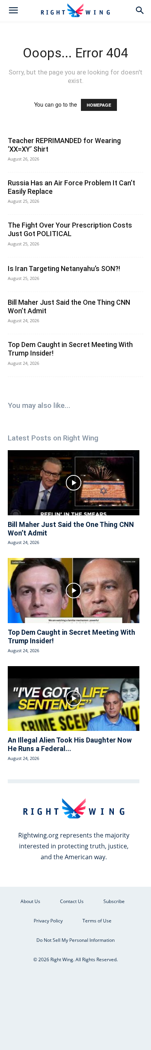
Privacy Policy (48, 920)
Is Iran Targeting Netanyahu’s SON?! (64, 268)
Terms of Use (97, 920)
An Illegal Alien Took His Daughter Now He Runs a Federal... (70, 744)
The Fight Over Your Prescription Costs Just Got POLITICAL (70, 229)
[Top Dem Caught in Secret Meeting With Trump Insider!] (73, 590)
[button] (13, 10)
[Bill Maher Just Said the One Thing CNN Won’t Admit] (73, 482)
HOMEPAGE (99, 105)
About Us (30, 901)
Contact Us (72, 901)
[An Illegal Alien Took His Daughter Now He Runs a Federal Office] (73, 698)
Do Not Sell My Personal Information (75, 940)
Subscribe (114, 901)
